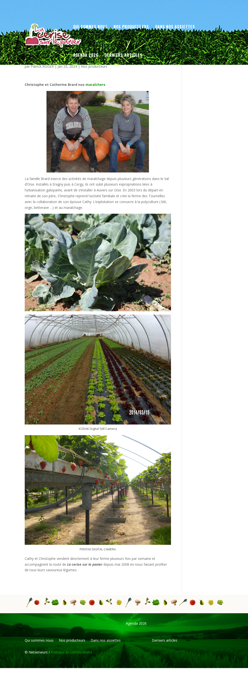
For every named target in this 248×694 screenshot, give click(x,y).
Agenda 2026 (85, 55)
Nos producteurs (94, 66)
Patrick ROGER (42, 66)
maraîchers (95, 84)
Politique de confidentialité (71, 652)
